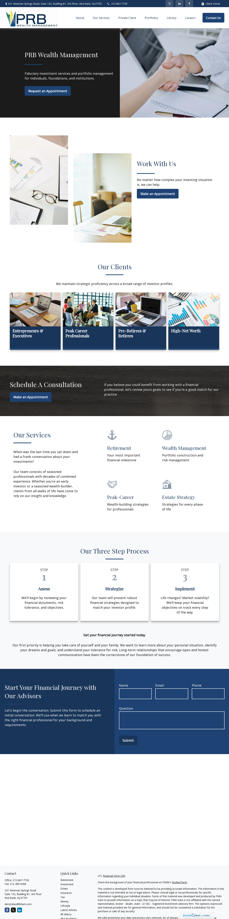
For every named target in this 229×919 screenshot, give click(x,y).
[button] (80, 17)
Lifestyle (65, 905)
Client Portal (213, 3)
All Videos (66, 914)
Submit (128, 740)
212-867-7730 (119, 3)
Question (126, 708)
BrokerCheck (179, 882)
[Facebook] (189, 3)
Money (64, 901)
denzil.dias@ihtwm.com (18, 904)
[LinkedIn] (179, 3)
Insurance (66, 893)
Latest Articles (68, 910)
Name (123, 685)
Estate (64, 888)
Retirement (66, 880)
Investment (67, 884)
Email (159, 685)
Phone (196, 685)
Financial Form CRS (114, 876)
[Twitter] (169, 3)
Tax (62, 897)
